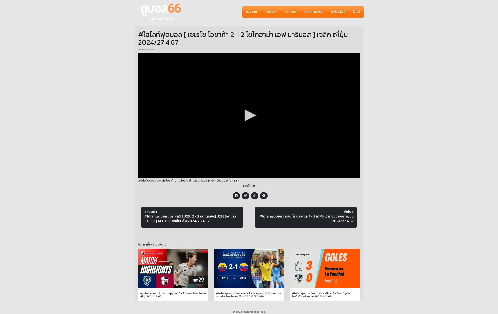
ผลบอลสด (271, 12)
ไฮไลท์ (356, 12)
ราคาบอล (290, 12)
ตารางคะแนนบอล (313, 12)
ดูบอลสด (251, 12)
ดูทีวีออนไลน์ (338, 12)
